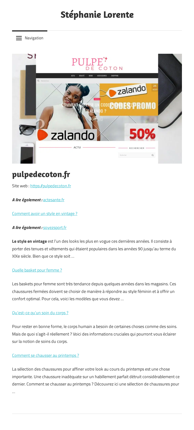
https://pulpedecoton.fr (50, 186)
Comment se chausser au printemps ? (45, 355)
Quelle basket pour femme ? (37, 270)
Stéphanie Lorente (97, 14)
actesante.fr (53, 200)
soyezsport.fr (54, 227)
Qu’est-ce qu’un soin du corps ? (40, 312)
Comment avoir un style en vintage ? (44, 213)
